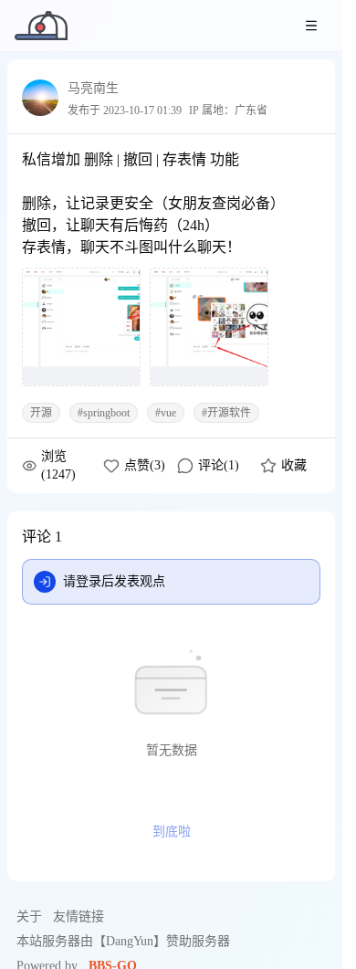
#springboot (104, 412)
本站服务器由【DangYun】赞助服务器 (123, 941)
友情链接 (78, 916)
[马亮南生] (40, 97)
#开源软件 (226, 412)
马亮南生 (93, 88)
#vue (165, 412)
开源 (41, 412)
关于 (29, 916)
